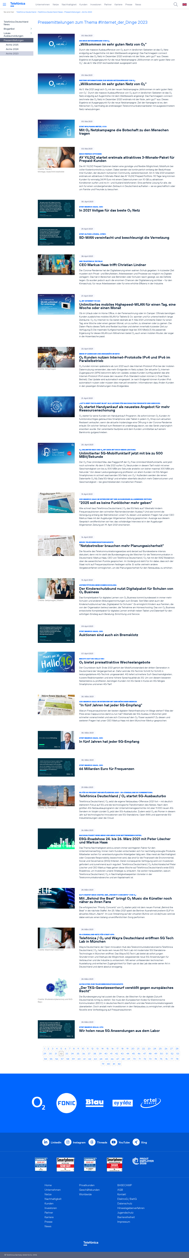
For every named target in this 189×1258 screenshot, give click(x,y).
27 (171, 1048)
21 (138, 1048)
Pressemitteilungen (72, 12)
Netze (56, 4)
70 (134, 1058)
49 (155, 1053)
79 (103, 1063)
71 (140, 1058)
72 (145, 1058)
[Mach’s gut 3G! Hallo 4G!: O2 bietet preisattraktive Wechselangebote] (106, 668)
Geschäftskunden (89, 1189)
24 (154, 1048)
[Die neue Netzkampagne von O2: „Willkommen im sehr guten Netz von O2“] (106, 49)
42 (116, 1053)
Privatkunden (86, 1185)
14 (102, 1048)
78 (177, 1058)
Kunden (83, 4)
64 (101, 1058)
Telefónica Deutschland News (50, 12)
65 (106, 1058)
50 (161, 1053)
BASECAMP (124, 1185)
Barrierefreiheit (126, 1217)
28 (177, 1048)
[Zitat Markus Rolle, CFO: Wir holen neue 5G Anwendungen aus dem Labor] (106, 1029)
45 (133, 1053)
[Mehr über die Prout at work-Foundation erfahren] (143, 1165)
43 (122, 1053)
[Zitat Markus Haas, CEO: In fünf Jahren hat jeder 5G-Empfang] (106, 740)
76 (166, 1058)
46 (139, 1053)
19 (127, 1048)
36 (83, 1053)
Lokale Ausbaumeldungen (13, 34)
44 (128, 1053)
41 (111, 1053)
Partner (108, 4)
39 (100, 1053)
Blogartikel (9, 28)
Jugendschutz (125, 1212)
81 (114, 1063)
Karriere (118, 4)
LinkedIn (56, 1142)
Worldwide (85, 1194)
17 (117, 1048)
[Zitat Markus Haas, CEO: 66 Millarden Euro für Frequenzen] (106, 767)
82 (119, 1063)
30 (50, 1053)
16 (112, 1048)
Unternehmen (42, 4)
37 (89, 1053)
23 (149, 1048)
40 (106, 1053)
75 (161, 1058)
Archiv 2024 (12, 49)
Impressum (123, 1221)
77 (172, 1058)
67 (118, 1058)
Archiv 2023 (87, 12)
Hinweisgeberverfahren (131, 1208)
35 (78, 1053)
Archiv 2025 (12, 44)
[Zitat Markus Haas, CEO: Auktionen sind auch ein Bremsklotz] (106, 633)
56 (56, 1058)
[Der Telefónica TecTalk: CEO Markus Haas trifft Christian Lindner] (106, 270)
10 (83, 1048)
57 (62, 1058)
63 (95, 1058)
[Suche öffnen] (175, 4)
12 (92, 1048)
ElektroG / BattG (127, 1199)
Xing (144, 1142)
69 (128, 1058)
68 (123, 1058)
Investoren (95, 4)
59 (73, 1058)
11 (87, 1048)
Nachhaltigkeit (69, 4)
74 (155, 1058)
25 (160, 1048)
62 (89, 1058)
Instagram (79, 1142)
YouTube (124, 1142)
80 (108, 1063)
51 (167, 1053)
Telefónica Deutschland (26, 12)
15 (107, 1048)
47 (144, 1053)
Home (48, 1185)
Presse (128, 4)
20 (132, 1048)
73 (150, 1058)
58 (67, 1058)
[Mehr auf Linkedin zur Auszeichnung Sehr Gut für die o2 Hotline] (90, 1165)
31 (56, 1053)
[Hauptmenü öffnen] (4, 4)
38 (94, 1053)
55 (51, 1058)
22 (143, 1048)
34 (72, 1053)
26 (166, 1048)
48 (150, 1053)
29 (44, 1053)
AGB (120, 1189)
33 (66, 1053)
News (138, 4)
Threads (102, 1142)
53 (177, 1053)
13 (97, 1048)
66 (112, 1058)
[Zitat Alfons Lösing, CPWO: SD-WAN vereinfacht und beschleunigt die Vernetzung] (106, 236)
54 (45, 1058)
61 (84, 1058)
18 (122, 1048)
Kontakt (121, 1194)
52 (172, 1053)
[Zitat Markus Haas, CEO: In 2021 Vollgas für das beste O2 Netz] (106, 209)
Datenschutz (124, 1203)
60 (79, 1058)
